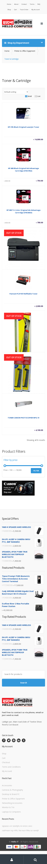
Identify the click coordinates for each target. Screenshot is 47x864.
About (16, 4)
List (38, 96)
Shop (9, 9)
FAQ (38, 4)
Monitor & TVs (8, 807)
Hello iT (15, 841)
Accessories (7, 785)
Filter (36, 470)
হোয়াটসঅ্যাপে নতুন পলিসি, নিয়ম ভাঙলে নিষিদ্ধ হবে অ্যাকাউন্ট (20, 830)
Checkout (6, 762)
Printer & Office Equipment (24, 51)
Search (23, 682)
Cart (15, 9)
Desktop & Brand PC (11, 794)
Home (9, 4)
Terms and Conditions (11, 767)
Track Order (24, 9)
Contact (24, 4)
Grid (29, 96)
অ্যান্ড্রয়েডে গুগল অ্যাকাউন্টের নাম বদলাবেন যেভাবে (17, 826)
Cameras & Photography (12, 790)
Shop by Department (18, 42)
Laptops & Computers (11, 812)
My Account (35, 9)
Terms (32, 4)
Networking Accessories (12, 803)
